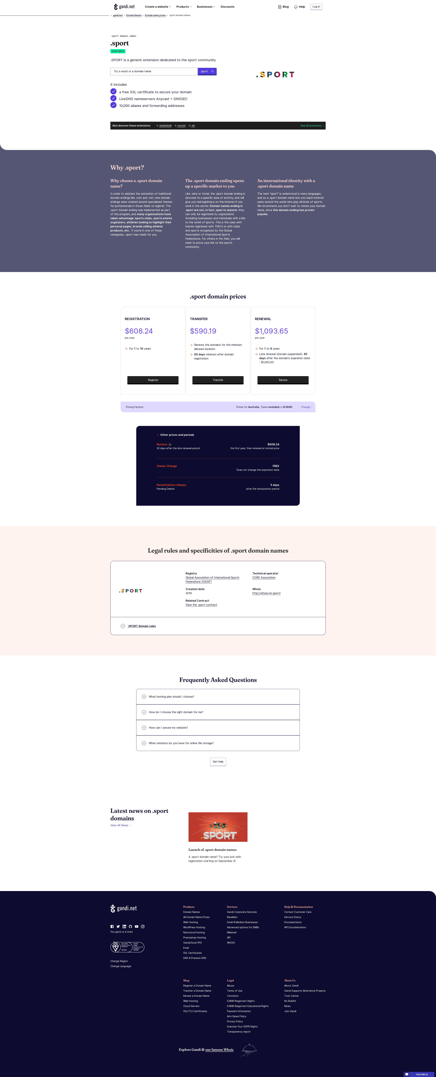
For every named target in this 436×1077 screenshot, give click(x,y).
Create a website (156, 6)
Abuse (230, 985)
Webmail (231, 932)
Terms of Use (234, 990)
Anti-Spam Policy (236, 1016)
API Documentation (295, 927)
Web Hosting (190, 922)
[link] (112, 927)
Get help (218, 761)
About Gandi (291, 985)
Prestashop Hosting (194, 937)
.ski (193, 125)
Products (182, 6)
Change (305, 406)
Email (186, 947)
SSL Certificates (192, 952)
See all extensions (311, 125)
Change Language (120, 966)
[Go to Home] (124, 7)
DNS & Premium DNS (194, 958)
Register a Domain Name (197, 985)
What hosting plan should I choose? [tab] (171, 696)
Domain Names (134, 15)
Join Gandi (290, 1011)
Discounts (228, 6)
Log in (316, 6)
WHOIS (231, 942)
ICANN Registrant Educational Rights (248, 1006)
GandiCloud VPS (192, 942)
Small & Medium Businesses (242, 922)
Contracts (232, 995)
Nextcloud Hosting (194, 932)
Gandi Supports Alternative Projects (305, 990)
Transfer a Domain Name (197, 990)
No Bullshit (290, 1000)
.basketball (165, 125)
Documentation (293, 922)
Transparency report (239, 1031)
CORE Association (264, 577)
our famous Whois (219, 1049)
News (287, 1006)
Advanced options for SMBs (243, 927)
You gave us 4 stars (121, 931)
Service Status (292, 917)
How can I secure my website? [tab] (168, 727)
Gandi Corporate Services (242, 911)
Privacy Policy (235, 1021)
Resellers (232, 917)
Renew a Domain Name (196, 995)
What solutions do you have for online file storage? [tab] (181, 743)
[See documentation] (169, 444)
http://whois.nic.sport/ (266, 593)
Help (302, 6)
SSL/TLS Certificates (195, 1011)
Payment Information (239, 1011)
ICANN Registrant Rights (241, 1000)
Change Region (119, 961)
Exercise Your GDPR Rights (242, 1026)
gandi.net (118, 15)
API (229, 937)
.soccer (181, 125)
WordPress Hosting (194, 927)
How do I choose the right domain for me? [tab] (176, 712)
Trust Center (291, 995)
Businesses (205, 6)
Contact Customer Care (298, 911)
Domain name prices (155, 15)
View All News (119, 825)
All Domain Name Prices (196, 917)
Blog (286, 6)
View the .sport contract (201, 604)
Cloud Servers (191, 1006)
